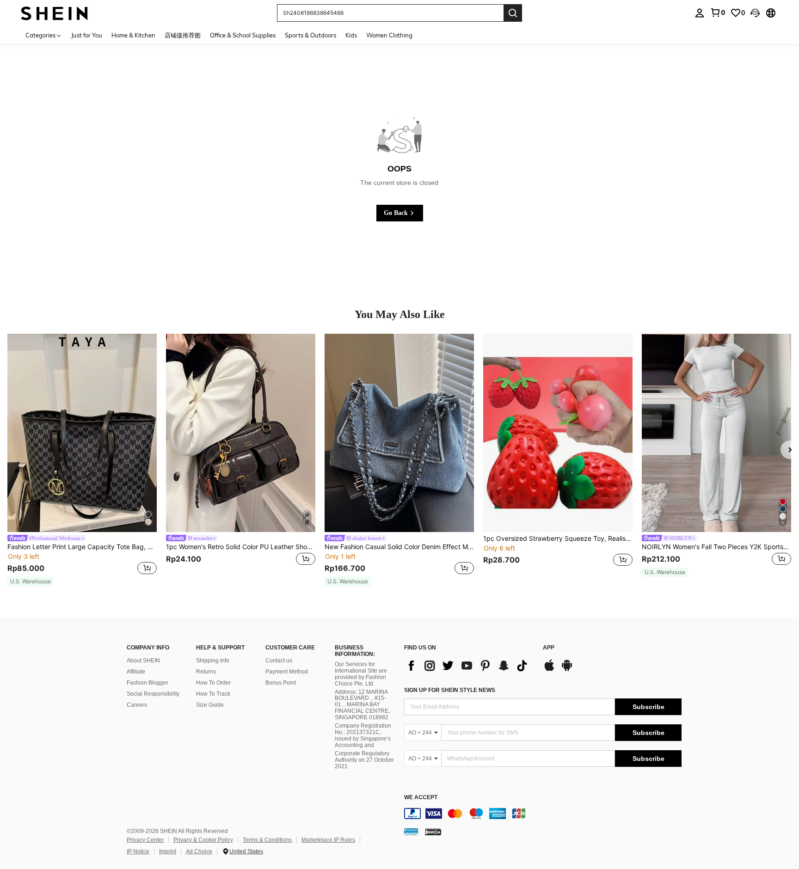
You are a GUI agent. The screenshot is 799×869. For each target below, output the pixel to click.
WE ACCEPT (420, 798)
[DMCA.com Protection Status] (433, 831)
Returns (206, 671)
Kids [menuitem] (351, 35)
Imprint (167, 851)
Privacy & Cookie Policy (203, 840)
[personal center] (699, 12)
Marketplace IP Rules (328, 840)
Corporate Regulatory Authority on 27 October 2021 (364, 760)
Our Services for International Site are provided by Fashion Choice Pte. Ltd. (361, 674)
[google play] (566, 670)
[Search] (513, 13)
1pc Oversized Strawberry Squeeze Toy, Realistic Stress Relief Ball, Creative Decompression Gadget (558, 538)
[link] (717, 12)
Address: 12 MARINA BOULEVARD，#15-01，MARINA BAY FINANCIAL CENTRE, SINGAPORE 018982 (362, 705)
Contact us (278, 660)
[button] (755, 12)
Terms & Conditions (267, 840)
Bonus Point (280, 682)
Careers (137, 705)
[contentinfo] (543, 813)
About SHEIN (143, 660)
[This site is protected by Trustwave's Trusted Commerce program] (411, 831)
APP (548, 648)
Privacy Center (145, 840)
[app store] (549, 670)
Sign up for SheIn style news (449, 690)
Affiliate (136, 671)
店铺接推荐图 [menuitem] (183, 35)
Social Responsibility (153, 694)
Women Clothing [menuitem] (389, 35)
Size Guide (210, 705)
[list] (469, 666)
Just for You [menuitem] (86, 35)
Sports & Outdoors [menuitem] (310, 35)
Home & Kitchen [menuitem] (133, 35)
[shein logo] (54, 12)
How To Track (213, 694)
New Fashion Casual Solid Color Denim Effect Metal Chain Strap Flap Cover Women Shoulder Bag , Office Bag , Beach (399, 547)
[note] (30, 581)
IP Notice (138, 851)
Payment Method (286, 671)
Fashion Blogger (147, 682)
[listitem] (82, 460)
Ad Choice (199, 851)
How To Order (213, 682)
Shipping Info (212, 660)
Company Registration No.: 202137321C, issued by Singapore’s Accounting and (363, 735)
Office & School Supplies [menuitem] (243, 35)
